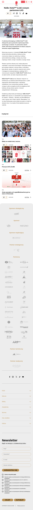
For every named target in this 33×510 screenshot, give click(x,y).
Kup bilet (20, 500)
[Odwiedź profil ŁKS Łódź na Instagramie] (13, 377)
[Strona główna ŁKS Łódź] (16, 3)
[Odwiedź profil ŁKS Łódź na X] (16, 377)
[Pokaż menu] (3, 2)
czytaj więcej (6, 478)
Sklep (7, 500)
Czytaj (27, 145)
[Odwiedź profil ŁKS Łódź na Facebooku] (9, 377)
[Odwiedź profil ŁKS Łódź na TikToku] (19, 377)
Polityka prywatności (21, 505)
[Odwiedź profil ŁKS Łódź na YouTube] (23, 377)
